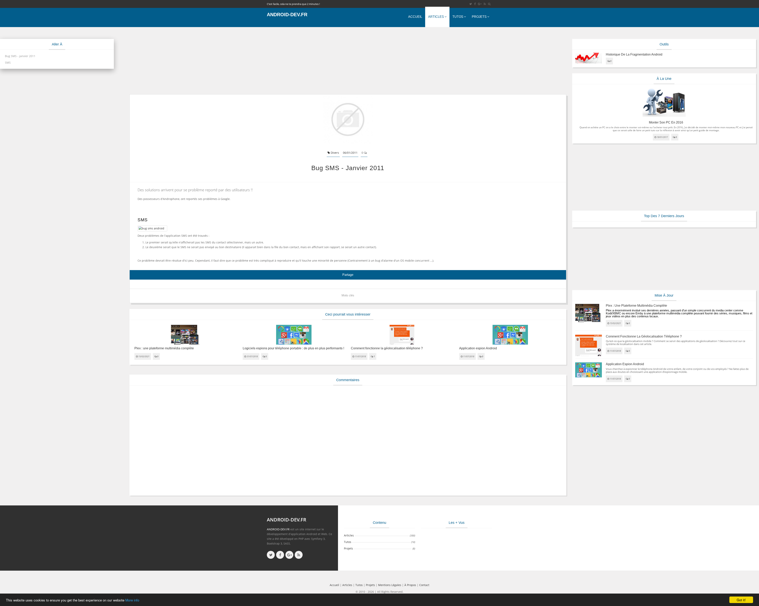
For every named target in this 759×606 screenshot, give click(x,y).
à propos (410, 585)
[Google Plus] (479, 4)
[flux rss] (485, 4)
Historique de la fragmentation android (634, 54)
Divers (334, 153)
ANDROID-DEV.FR (278, 529)
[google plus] (289, 555)
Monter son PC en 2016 (666, 122)
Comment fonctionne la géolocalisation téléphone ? (387, 348)
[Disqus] (347, 439)
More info (132, 600)
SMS (8, 62)
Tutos (457, 16)
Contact (424, 585)
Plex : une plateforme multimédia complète (164, 348)
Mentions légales (389, 585)
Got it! (741, 599)
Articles (436, 16)
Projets (479, 16)
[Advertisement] (248, 60)
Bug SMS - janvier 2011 (20, 56)
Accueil (415, 16)
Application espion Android (478, 348)
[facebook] (475, 4)
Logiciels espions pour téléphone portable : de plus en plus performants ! (293, 348)
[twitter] (470, 4)
